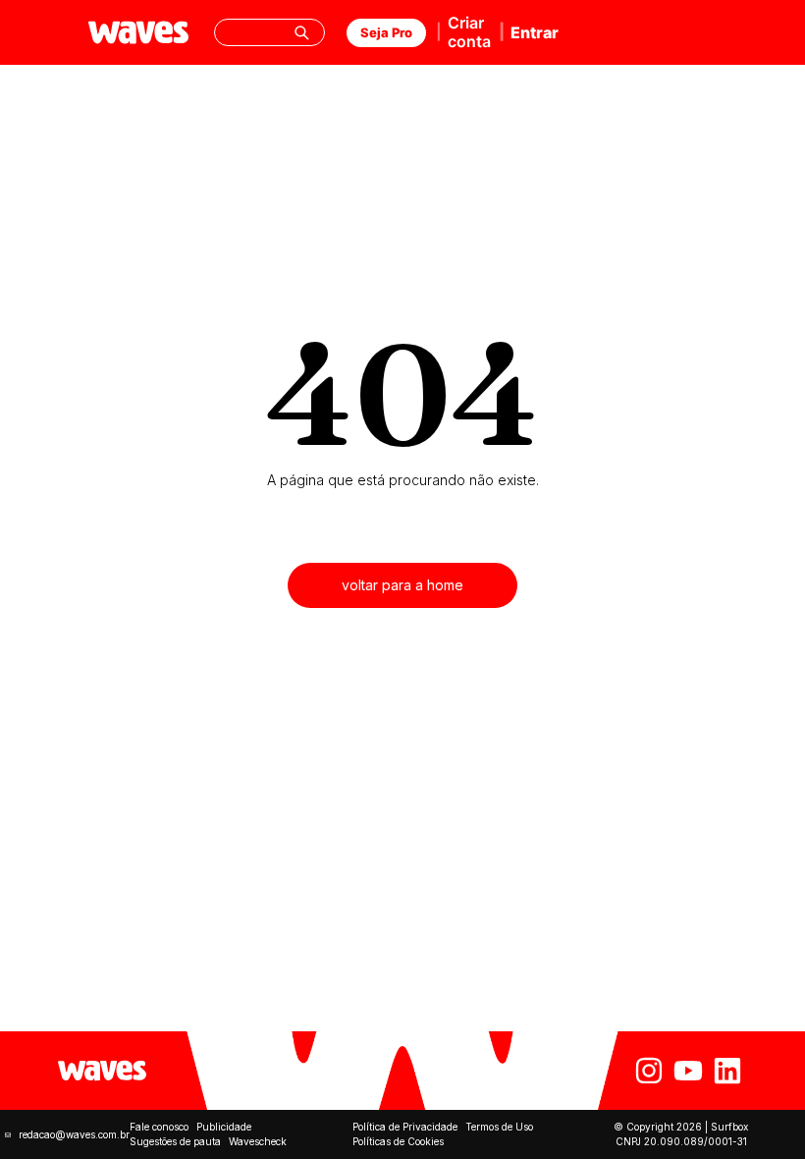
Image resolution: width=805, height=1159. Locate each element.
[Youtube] (688, 1070)
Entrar (534, 32)
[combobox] (270, 32)
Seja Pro (386, 32)
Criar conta (469, 32)
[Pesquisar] (301, 32)
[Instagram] (649, 1070)
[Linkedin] (727, 1070)
